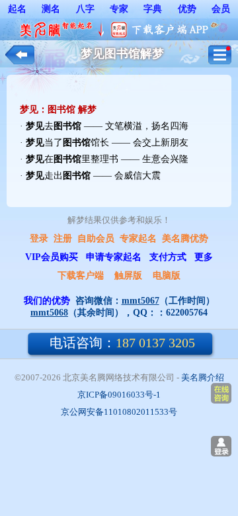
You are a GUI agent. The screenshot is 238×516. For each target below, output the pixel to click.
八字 (85, 9)
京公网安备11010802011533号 (119, 412)
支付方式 (167, 257)
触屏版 (128, 275)
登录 (39, 238)
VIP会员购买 (51, 257)
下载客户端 (81, 275)
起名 (17, 9)
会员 (221, 9)
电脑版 (166, 275)
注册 (63, 238)
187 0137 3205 (122, 342)
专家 (119, 9)
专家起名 (138, 238)
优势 (187, 9)
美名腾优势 (185, 238)
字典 (152, 9)
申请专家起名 (113, 257)
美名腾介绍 (202, 377)
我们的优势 (47, 301)
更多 (203, 257)
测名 (51, 9)
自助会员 (95, 238)
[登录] (221, 446)
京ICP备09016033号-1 (119, 395)
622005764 (187, 313)
